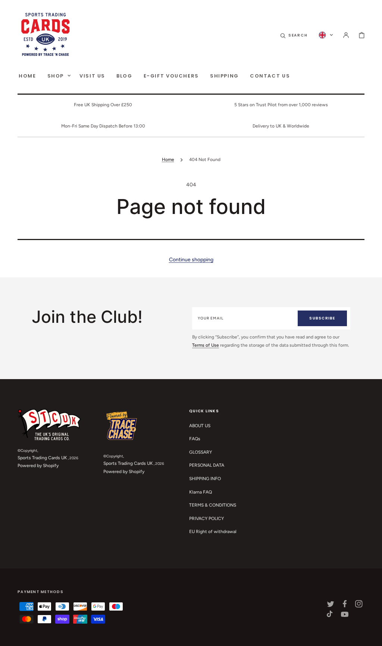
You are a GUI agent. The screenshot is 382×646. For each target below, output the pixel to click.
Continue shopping (191, 259)
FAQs (194, 438)
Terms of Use (205, 345)
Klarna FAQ (200, 492)
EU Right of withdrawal (213, 531)
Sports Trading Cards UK (42, 457)
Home (168, 159)
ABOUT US (199, 425)
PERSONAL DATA (206, 465)
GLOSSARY (200, 452)
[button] (294, 35)
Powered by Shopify (38, 465)
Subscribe (322, 318)
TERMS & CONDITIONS (212, 505)
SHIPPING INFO (205, 478)
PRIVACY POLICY (206, 518)
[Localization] (326, 35)
